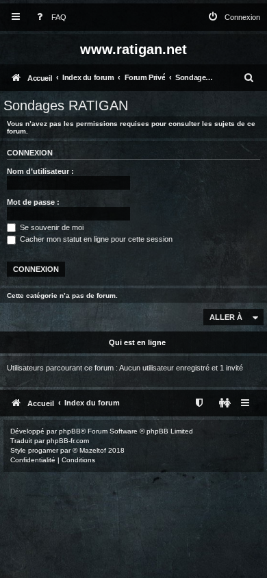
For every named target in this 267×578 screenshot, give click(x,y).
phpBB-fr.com (68, 440)
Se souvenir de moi (51, 227)
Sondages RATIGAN (65, 105)
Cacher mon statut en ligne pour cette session (95, 239)
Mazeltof (92, 450)
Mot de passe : (33, 202)
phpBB (70, 431)
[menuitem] (48, 17)
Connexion (30, 153)
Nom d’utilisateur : (40, 171)
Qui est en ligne (137, 342)
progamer (43, 450)
